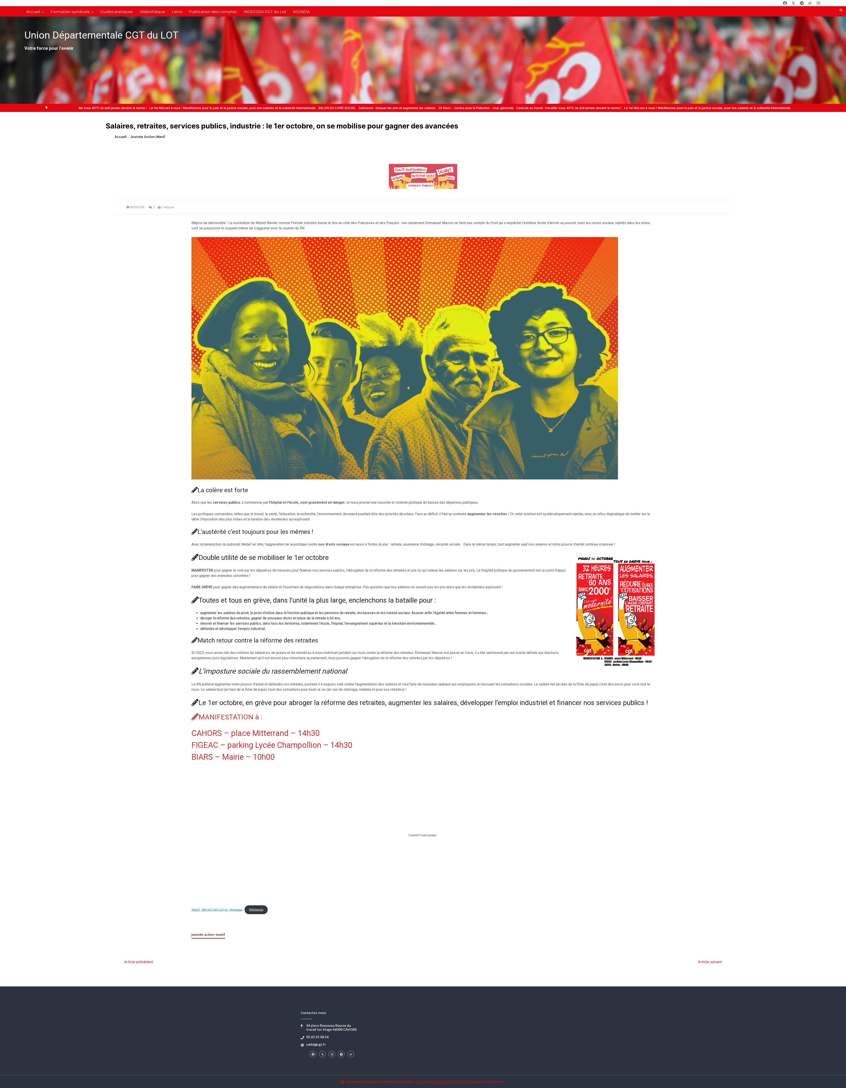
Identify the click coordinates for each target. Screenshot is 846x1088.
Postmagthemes (493, 1082)
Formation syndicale (70, 11)
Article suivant (710, 962)
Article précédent (138, 962)
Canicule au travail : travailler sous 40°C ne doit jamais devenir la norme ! (512, 108)
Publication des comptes (213, 11)
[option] (176, 108)
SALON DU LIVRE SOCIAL (281, 108)
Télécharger (256, 909)
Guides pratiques (116, 11)
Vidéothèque (152, 11)
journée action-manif (208, 934)
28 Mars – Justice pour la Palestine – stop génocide (419, 108)
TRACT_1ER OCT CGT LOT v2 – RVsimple (217, 909)
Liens (177, 11)
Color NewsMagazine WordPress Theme (445, 1082)
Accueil (33, 11)
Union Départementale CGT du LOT (101, 35)
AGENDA (301, 11)
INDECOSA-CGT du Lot (265, 11)
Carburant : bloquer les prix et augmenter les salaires (340, 108)
